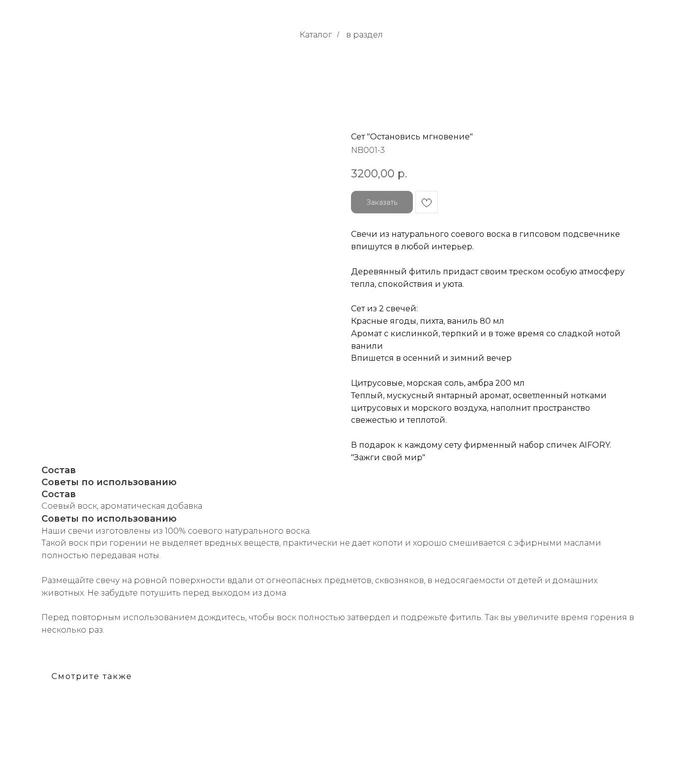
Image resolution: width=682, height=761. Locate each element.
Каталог (316, 34)
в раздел (364, 34)
